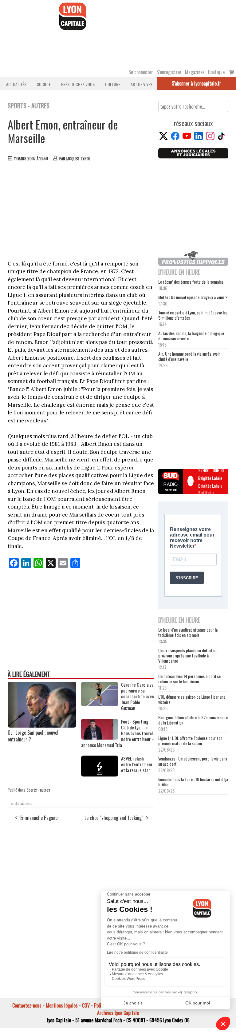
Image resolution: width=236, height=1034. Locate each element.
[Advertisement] (81, 212)
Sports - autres (38, 790)
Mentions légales (62, 1005)
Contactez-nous (26, 1005)
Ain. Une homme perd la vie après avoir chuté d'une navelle (189, 356)
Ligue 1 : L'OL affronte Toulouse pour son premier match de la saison (190, 740)
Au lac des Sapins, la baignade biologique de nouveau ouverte (191, 335)
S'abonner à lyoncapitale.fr (196, 83)
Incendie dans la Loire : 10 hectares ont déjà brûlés (193, 781)
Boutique (216, 72)
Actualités (16, 84)
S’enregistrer (169, 72)
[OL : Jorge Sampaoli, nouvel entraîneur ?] (42, 725)
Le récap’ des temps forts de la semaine (190, 281)
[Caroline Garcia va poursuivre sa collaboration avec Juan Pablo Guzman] (99, 704)
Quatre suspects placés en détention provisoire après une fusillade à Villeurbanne (187, 655)
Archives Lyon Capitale (118, 1012)
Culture (112, 84)
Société (44, 84)
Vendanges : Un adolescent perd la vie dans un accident (192, 761)
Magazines (195, 72)
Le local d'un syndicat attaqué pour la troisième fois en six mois (188, 632)
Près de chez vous (78, 84)
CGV (86, 1005)
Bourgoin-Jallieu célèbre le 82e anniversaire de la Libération (193, 720)
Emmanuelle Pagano (38, 817)
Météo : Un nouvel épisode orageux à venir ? (192, 297)
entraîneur (22, 803)
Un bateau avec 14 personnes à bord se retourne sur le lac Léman (189, 678)
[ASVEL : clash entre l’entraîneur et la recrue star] (99, 774)
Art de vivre (141, 84)
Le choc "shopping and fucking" (114, 817)
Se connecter (140, 72)
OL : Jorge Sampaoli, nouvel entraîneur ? (33, 736)
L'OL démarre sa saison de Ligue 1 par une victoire (191, 699)
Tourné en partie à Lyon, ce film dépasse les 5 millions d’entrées (192, 315)
